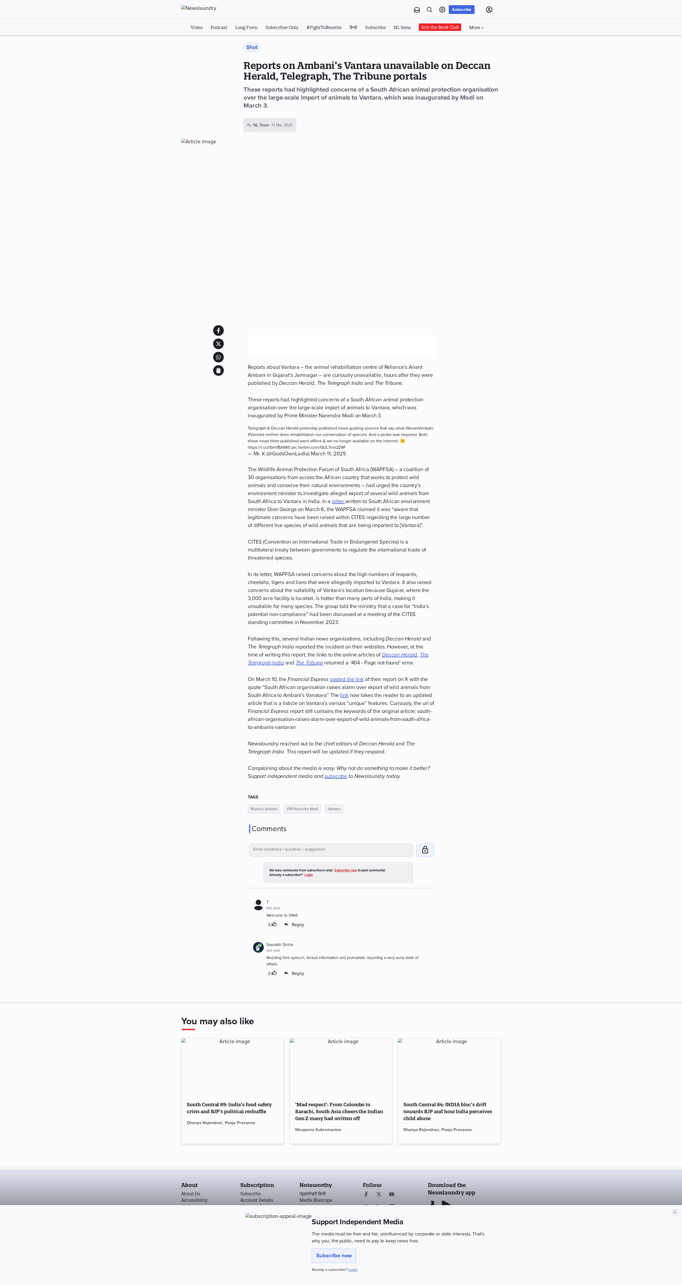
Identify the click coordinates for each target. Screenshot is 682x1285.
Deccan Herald (399, 655)
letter (338, 501)
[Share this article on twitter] (218, 343)
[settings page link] (442, 9)
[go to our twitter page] (378, 1195)
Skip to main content (208, 42)
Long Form (246, 27)
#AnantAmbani (419, 428)
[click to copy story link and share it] (218, 370)
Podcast (219, 27)
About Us (190, 1193)
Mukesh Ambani (264, 809)
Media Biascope (315, 1200)
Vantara (334, 809)
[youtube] (391, 1195)
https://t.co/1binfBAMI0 (269, 447)
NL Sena (402, 27)
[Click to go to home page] (210, 8)
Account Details (256, 1200)
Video (197, 27)
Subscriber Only (282, 27)
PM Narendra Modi (302, 809)
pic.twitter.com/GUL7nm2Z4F (318, 447)
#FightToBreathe (324, 27)
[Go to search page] (429, 9)
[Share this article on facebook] (218, 330)
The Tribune (309, 663)
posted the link (347, 679)
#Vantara (256, 434)
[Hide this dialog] (675, 1212)
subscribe (335, 776)
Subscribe (461, 9)
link (344, 695)
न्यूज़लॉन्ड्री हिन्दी (312, 1193)
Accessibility (194, 1200)
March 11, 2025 (328, 454)
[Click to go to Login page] (489, 9)
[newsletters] (416, 9)
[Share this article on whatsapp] (218, 357)
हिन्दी (353, 27)
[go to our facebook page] (366, 1195)
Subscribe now (334, 1256)
